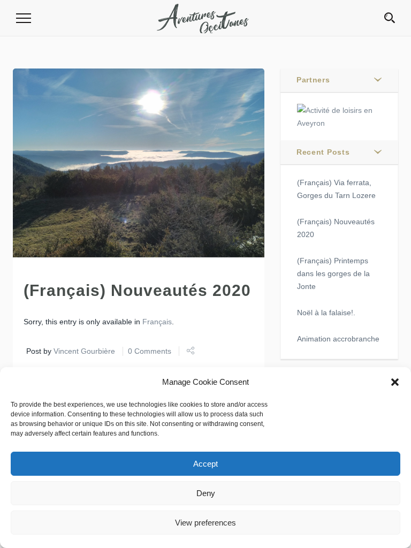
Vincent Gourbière (84, 351)
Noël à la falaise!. (326, 312)
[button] (395, 382)
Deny (205, 493)
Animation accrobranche (338, 338)
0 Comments (149, 351)
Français (157, 321)
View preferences (205, 522)
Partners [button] (313, 79)
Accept (205, 463)
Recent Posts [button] (322, 152)
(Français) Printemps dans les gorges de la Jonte (333, 273)
